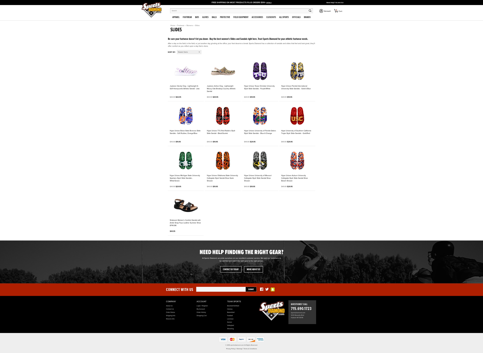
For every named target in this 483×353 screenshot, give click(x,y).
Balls (214, 17)
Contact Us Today (231, 269)
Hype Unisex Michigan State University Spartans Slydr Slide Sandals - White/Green (185, 178)
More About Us (253, 269)
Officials (296, 17)
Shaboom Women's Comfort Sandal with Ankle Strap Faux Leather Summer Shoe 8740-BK (185, 223)
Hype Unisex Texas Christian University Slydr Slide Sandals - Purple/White (259, 87)
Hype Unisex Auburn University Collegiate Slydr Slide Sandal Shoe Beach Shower (294, 178)
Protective (225, 17)
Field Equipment (240, 17)
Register (205, 306)
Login (198, 306)
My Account (201, 309)
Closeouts (271, 17)
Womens (189, 25)
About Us (169, 306)
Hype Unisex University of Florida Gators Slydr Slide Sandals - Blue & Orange (260, 132)
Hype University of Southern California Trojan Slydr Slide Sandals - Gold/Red (296, 132)
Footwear (187, 17)
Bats (197, 17)
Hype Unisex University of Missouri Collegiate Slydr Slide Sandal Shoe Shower (258, 178)
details (269, 3)
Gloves (205, 17)
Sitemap (239, 349)
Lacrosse (230, 319)
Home (172, 25)
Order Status (170, 312)
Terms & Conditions (250, 349)
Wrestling (230, 329)
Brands (307, 17)
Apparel (175, 17)
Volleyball (230, 325)
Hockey (229, 309)
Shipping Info (170, 316)
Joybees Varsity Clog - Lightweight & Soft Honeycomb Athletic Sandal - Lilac (185, 87)
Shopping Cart (202, 316)
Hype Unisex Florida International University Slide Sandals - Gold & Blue (296, 87)
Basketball (231, 312)
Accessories (257, 17)
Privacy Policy (230, 349)
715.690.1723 (339, 3)
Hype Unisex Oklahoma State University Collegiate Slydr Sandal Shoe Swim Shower (222, 178)
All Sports (284, 17)
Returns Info (170, 319)
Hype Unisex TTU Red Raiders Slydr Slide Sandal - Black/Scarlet (221, 132)
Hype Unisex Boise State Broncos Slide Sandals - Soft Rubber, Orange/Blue (185, 132)
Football (230, 316)
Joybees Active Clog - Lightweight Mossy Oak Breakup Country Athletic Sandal (221, 88)
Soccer (229, 322)
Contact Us (170, 309)
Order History (201, 312)
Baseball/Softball (233, 306)
